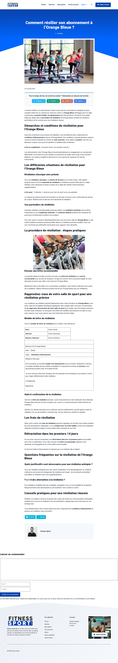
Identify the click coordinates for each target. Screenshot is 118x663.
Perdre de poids (73, 4)
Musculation (61, 4)
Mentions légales (74, 621)
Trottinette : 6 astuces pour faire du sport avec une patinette (55, 192)
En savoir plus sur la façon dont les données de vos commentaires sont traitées (66, 599)
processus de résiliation (41, 501)
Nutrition (52, 4)
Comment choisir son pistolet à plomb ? (55, 147)
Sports (83, 4)
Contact (72, 625)
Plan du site (73, 623)
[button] (91, 4)
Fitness (43, 4)
